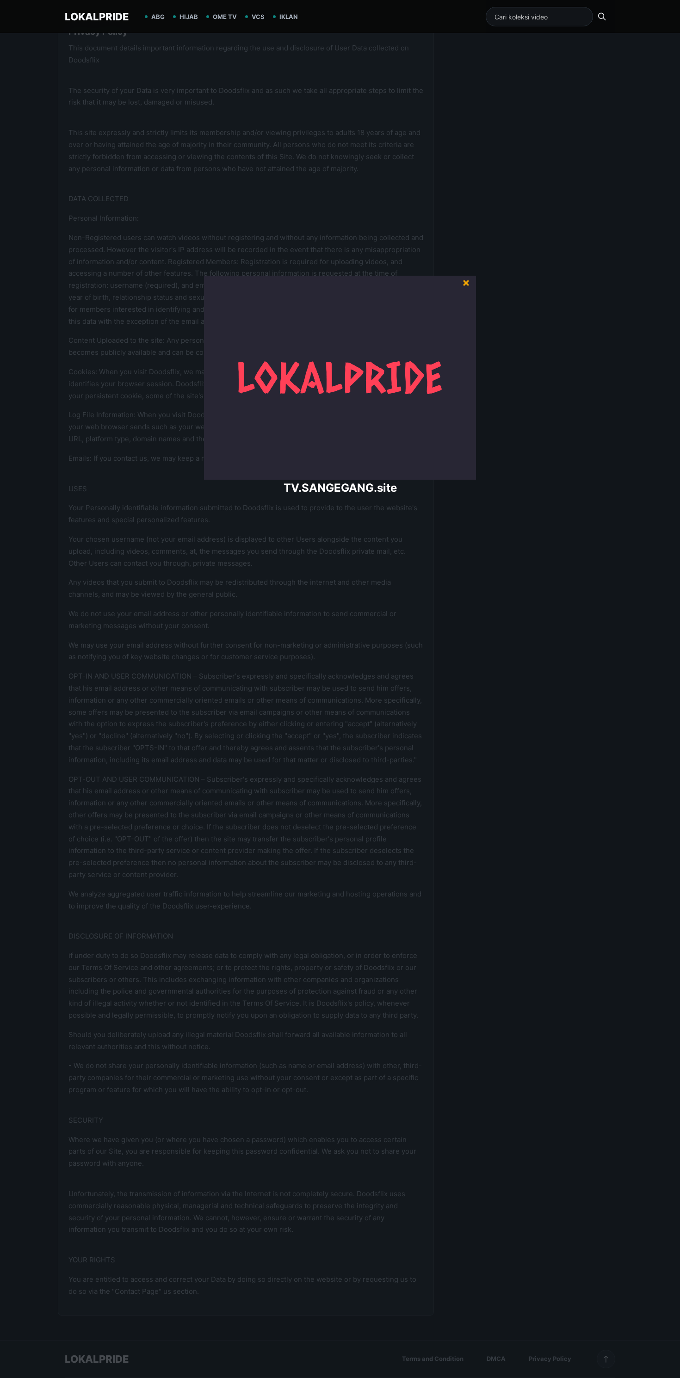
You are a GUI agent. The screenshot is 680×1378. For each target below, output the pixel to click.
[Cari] (602, 16)
